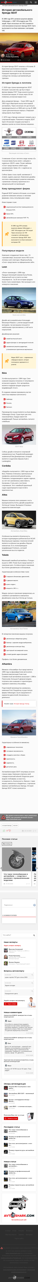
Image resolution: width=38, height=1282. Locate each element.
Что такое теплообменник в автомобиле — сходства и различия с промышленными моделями (16, 877)
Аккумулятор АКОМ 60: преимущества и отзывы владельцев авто (18, 1016)
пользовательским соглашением (14, 1269)
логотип (15, 825)
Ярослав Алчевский (16, 949)
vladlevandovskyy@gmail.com (11, 1258)
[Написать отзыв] (26, 2)
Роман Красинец (14, 955)
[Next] (35, 867)
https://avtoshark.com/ (13, 819)
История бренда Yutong (21, 704)
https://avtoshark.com (13, 1253)
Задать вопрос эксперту (12, 945)
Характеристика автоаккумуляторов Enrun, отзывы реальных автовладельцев (19, 1060)
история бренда (6, 825)
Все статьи (7, 844)
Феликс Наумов (14, 962)
